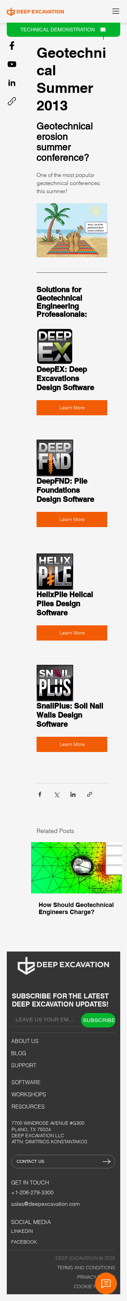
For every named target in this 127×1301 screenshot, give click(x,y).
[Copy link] (12, 101)
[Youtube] (12, 64)
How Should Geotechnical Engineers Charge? (76, 908)
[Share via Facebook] (40, 794)
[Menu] (116, 11)
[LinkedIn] (12, 83)
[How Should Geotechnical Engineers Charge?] (76, 867)
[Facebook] (12, 46)
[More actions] (103, 37)
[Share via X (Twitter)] (56, 794)
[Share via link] (89, 794)
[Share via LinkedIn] (73, 794)
